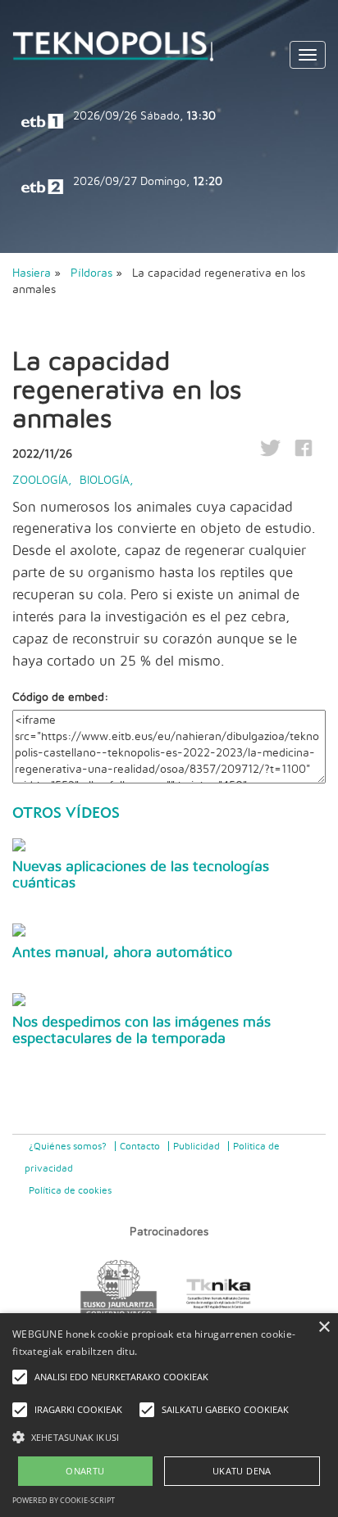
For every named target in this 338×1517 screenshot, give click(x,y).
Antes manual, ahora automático (122, 953)
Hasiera (31, 273)
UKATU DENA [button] (242, 1471)
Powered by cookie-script (63, 1500)
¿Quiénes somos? (68, 1146)
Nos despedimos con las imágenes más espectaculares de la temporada (141, 1030)
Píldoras (93, 273)
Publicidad (196, 1146)
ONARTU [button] (85, 1471)
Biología (105, 480)
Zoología (40, 480)
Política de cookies (70, 1190)
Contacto (140, 1146)
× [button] (323, 1327)
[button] (169, 1436)
